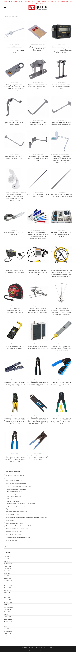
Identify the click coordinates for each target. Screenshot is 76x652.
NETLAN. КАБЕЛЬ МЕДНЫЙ (14, 481)
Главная (24, 647)
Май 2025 (6, 576)
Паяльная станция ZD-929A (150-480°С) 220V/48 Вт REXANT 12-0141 (38, 272)
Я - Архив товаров (14, 44)
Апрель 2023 (7, 614)
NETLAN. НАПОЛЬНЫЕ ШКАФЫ (15, 475)
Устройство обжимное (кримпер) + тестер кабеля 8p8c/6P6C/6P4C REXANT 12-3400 (14, 384)
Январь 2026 (7, 566)
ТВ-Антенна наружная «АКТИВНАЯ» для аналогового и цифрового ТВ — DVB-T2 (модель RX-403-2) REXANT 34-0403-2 (61, 311)
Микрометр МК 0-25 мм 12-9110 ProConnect (14, 233)
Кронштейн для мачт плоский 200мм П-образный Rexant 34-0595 (61, 87)
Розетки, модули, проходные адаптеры (18, 537)
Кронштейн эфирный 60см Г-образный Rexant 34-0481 (14, 158)
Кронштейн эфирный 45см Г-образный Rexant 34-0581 (38, 124)
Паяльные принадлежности (38, 44)
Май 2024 (6, 595)
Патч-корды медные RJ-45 (14, 531)
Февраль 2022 (8, 631)
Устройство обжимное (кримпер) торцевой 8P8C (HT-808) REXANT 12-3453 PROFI (38, 458)
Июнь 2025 (7, 573)
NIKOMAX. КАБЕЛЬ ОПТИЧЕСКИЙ (16, 484)
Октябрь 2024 (8, 588)
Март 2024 (7, 597)
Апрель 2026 (7, 561)
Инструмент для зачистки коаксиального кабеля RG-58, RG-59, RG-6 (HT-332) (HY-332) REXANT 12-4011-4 (14, 87)
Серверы (8, 509)
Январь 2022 (7, 633)
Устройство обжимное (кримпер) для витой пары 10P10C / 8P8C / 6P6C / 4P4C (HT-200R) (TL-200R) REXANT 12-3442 (14, 421)
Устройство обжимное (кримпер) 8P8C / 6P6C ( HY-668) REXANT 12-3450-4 (61, 384)
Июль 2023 (7, 612)
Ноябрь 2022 (8, 621)
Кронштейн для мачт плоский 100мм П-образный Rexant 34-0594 (38, 87)
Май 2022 (6, 629)
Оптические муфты (12, 494)
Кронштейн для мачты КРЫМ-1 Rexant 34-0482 (15, 124)
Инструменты (61, 44)
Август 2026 (7, 556)
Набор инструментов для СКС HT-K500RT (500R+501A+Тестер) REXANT (61, 234)
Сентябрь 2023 (8, 607)
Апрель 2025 (7, 578)
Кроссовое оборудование (14, 491)
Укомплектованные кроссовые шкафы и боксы (21, 503)
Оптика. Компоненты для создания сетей (18, 486)
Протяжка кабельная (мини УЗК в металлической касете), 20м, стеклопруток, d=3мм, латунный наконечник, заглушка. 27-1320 (61, 273)
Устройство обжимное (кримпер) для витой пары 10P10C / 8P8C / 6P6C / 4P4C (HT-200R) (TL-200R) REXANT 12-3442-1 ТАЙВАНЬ (38, 421)
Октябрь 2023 (8, 604)
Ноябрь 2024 (8, 585)
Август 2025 (7, 568)
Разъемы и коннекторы (13, 534)
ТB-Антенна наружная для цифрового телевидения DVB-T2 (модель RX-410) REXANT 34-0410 (38, 310)
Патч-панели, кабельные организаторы (18, 529)
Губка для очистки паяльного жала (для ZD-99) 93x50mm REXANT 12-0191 (38, 49)
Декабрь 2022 (8, 619)
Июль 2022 (7, 626)
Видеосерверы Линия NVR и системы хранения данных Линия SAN (26, 517)
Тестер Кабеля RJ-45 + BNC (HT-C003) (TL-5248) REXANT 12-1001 (38, 347)
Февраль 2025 (8, 580)
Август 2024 (7, 590)
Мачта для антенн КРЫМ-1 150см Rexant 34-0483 (38, 195)
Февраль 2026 (8, 563)
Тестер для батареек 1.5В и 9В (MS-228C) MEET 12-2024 (14, 347)
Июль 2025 (7, 571)
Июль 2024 (7, 592)
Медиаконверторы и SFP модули (17, 506)
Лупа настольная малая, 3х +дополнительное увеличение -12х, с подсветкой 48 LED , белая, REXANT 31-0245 (14, 197)
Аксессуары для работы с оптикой (17, 489)
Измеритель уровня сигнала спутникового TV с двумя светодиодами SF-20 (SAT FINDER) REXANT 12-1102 (61, 50)
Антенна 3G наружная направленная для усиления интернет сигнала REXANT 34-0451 (14, 50)
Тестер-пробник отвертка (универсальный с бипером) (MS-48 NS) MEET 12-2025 (61, 348)
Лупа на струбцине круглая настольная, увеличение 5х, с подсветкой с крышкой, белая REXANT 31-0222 (61, 159)
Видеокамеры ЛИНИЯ (12, 514)
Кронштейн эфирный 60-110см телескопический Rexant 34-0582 (61, 124)
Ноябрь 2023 (8, 602)
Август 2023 (7, 609)
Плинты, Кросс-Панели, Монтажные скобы (19, 526)
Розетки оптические (13, 501)
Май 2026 (6, 559)
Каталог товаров (49, 647)
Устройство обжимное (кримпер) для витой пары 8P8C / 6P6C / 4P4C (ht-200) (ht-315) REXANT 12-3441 (61, 421)
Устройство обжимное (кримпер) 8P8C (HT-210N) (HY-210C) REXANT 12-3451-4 (38, 384)
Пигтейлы (10, 499)
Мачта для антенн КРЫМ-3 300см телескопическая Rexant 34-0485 (61, 195)
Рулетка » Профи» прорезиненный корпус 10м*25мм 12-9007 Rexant (14, 310)
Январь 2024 (7, 600)
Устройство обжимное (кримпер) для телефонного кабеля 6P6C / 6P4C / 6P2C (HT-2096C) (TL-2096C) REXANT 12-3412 (14, 459)
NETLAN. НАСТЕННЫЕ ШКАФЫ (15, 478)
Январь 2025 (7, 583)
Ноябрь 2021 (8, 636)
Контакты (39, 647)
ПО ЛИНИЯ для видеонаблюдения (16, 511)
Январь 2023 (7, 617)
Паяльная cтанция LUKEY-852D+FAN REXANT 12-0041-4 (14, 271)
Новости (31, 647)
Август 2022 (7, 624)
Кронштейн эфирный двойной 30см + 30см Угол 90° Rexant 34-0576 (38, 158)
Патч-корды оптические (14, 496)
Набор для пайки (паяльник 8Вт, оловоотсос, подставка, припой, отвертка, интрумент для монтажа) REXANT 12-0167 (38, 235)
